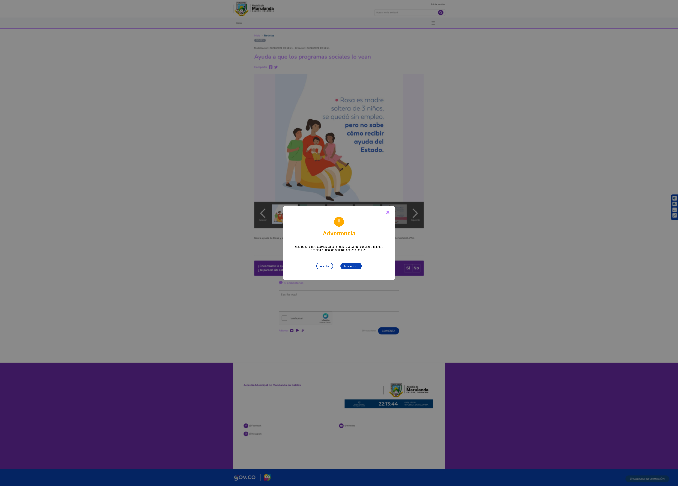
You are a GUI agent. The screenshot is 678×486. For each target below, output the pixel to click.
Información (351, 265)
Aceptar (324, 265)
